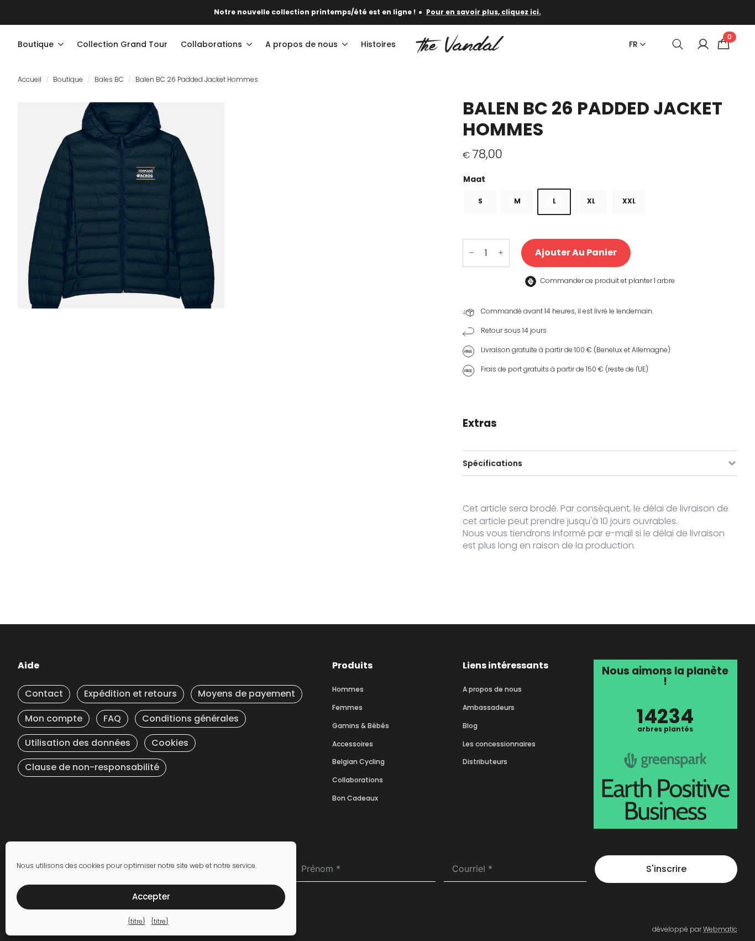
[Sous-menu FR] (641, 44)
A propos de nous (301, 44)
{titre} (136, 921)
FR (633, 44)
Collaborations (211, 44)
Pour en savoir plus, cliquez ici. (483, 12)
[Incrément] (501, 253)
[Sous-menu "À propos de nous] (346, 44)
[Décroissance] (471, 253)
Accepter (151, 896)
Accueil (29, 79)
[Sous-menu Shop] (62, 44)
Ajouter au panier (576, 252)
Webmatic (720, 929)
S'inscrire (666, 868)
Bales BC (109, 79)
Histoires (378, 44)
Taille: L (600, 179)
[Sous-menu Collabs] (250, 44)
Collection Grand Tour (122, 44)
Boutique (36, 44)
